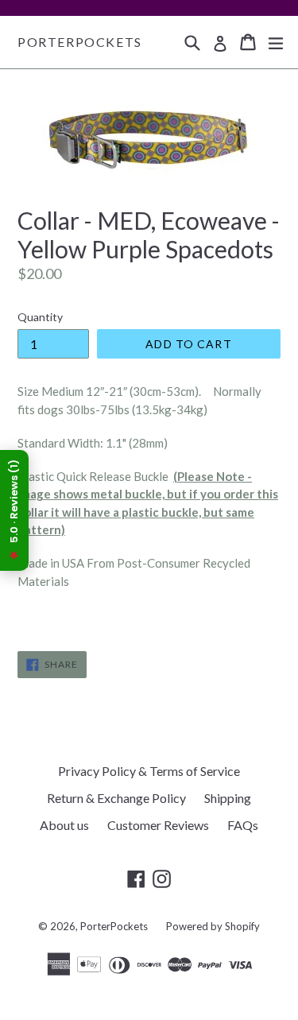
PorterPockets (79, 41)
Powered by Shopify (213, 926)
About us (64, 824)
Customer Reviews (158, 824)
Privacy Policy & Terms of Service (149, 770)
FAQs (242, 824)
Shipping (227, 797)
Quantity (40, 317)
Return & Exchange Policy (116, 797)
